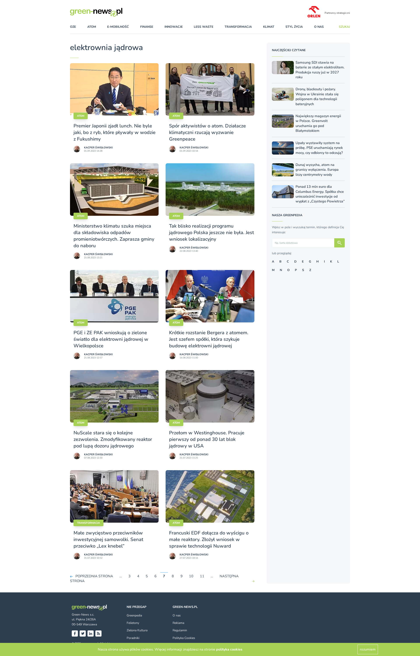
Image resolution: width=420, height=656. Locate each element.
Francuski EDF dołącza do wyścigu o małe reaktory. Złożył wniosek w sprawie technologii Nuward (208, 539)
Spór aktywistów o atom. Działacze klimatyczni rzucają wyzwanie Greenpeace (207, 132)
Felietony (133, 623)
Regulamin (180, 630)
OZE (73, 27)
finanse (146, 27)
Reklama (178, 623)
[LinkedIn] (91, 633)
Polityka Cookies (184, 638)
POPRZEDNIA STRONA (94, 576)
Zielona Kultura (137, 630)
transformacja (238, 27)
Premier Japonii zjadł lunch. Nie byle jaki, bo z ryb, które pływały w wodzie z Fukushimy (115, 132)
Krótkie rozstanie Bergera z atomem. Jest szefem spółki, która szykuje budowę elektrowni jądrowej (208, 339)
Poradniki (133, 638)
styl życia (294, 27)
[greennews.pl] (105, 12)
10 (191, 576)
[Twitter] (83, 633)
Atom (80, 116)
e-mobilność (118, 27)
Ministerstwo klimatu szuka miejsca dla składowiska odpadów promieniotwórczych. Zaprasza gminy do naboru (114, 236)
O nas (319, 27)
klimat (268, 27)
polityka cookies (229, 649)
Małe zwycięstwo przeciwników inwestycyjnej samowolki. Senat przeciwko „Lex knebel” (108, 539)
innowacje (173, 27)
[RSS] (98, 633)
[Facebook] (75, 633)
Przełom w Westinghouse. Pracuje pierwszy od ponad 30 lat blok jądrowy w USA (206, 439)
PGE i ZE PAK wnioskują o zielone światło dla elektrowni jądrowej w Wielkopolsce (111, 339)
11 (202, 576)
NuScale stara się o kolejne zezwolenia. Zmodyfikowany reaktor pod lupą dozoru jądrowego (113, 439)
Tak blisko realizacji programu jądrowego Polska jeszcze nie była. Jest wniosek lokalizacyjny (211, 232)
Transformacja (88, 523)
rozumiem (368, 649)
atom (91, 27)
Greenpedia (134, 615)
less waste (203, 27)
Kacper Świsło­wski (98, 147)
